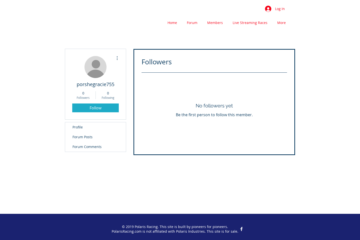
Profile (77, 127)
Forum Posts (82, 137)
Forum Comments (87, 146)
